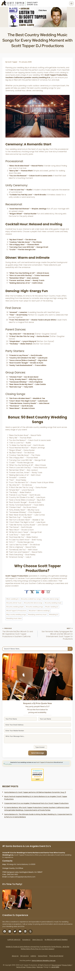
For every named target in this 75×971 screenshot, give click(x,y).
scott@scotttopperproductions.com (21, 877)
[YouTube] (20, 931)
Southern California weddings (39, 611)
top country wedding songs (16, 615)
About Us (15, 956)
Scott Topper (12, 62)
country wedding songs (34, 607)
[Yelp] (30, 931)
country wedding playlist (15, 607)
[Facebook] (4, 931)
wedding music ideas (14, 618)
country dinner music (14, 603)
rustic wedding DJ (51, 607)
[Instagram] (10, 931)
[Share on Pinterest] (42, 592)
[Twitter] (15, 931)
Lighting (33, 956)
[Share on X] (32, 592)
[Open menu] (71, 3)
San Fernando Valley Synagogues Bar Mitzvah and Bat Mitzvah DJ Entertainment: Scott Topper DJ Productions (57, 634)
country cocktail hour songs (31, 599)
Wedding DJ (53, 615)
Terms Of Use (20, 967)
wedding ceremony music (37, 615)
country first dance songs (33, 603)
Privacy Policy (66, 965)
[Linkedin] (25, 931)
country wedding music (53, 603)
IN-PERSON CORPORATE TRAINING (56, 940)
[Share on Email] (48, 592)
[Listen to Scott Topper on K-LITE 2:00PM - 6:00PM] (37, 17)
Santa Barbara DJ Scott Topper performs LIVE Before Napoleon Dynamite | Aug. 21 (35, 792)
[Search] (70, 649)
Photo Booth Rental (56, 956)
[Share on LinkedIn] (37, 592)
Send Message (37, 753)
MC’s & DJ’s (24, 956)
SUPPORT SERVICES (13, 940)
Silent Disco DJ (37, 940)
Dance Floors (42, 956)
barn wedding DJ (12, 599)
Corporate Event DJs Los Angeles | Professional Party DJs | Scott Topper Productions (36, 803)
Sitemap (40, 967)
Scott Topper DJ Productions (16, 611)
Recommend (56, 965)
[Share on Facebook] (26, 592)
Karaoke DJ (26, 940)
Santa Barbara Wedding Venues (43, 960)
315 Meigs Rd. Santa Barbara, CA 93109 (21, 864)
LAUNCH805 (55, 967)
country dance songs (51, 599)
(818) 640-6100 (12, 874)
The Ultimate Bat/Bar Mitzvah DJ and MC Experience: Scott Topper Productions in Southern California (17, 633)
